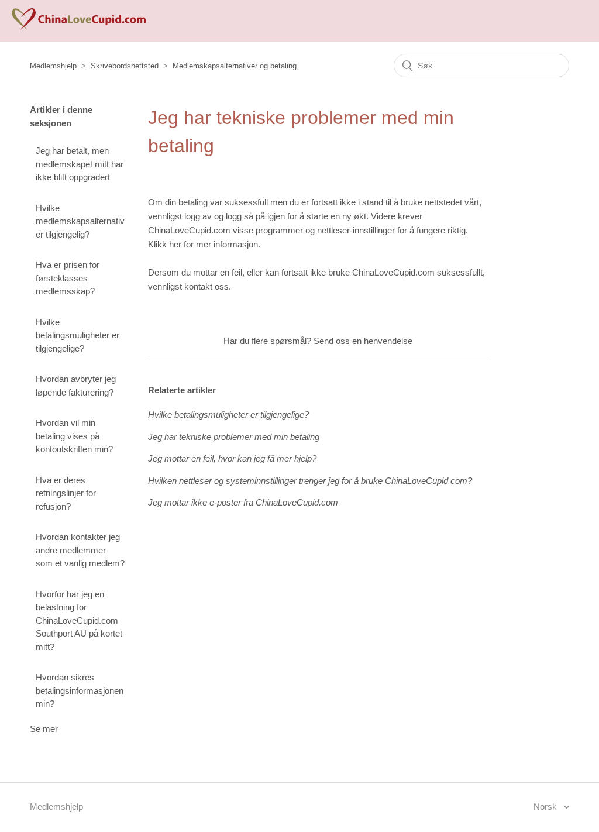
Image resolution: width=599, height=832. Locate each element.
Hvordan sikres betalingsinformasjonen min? (79, 690)
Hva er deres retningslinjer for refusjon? (66, 493)
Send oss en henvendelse (363, 341)
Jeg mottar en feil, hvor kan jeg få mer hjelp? (232, 458)
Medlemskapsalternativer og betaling (235, 65)
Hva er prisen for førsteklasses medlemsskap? (67, 278)
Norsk (546, 807)
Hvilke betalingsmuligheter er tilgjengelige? (77, 335)
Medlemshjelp (53, 65)
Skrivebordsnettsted (125, 65)
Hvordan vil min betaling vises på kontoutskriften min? (74, 436)
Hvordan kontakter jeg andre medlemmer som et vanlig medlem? (80, 550)
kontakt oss (206, 286)
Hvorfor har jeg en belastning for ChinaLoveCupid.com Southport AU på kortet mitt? (79, 620)
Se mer (44, 729)
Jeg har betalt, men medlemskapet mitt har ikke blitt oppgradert (79, 164)
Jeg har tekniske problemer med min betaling (233, 437)
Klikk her (164, 244)
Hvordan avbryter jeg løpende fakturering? (76, 385)
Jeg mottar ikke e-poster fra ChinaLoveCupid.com (243, 502)
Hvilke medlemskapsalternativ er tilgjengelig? (80, 221)
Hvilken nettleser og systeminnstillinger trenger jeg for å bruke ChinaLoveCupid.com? (310, 481)
